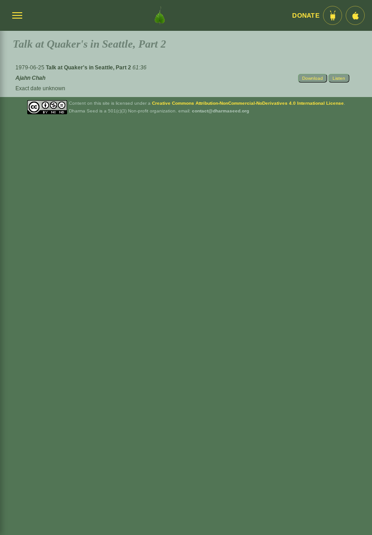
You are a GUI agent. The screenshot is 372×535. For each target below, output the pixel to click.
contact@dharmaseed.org (220, 110)
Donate (305, 15)
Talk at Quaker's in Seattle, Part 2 (89, 67)
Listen (339, 78)
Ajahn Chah (30, 78)
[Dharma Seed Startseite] (159, 15)
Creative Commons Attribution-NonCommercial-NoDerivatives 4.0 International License (248, 103)
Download (312, 78)
